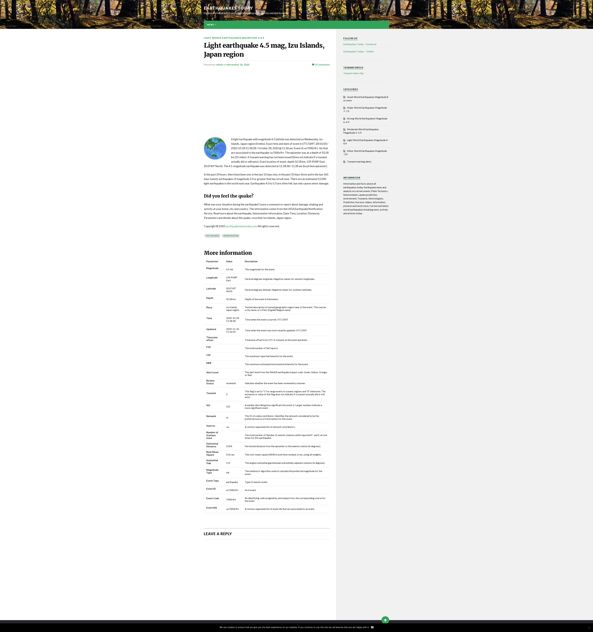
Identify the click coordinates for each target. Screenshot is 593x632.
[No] (589, 627)
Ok (372, 627)
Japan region (230, 236)
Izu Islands (212, 236)
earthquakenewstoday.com (241, 226)
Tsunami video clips (353, 73)
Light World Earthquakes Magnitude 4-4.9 (234, 38)
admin (219, 64)
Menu (210, 24)
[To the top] (385, 620)
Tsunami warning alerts (359, 161)
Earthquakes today (228, 8)
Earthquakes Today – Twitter (358, 51)
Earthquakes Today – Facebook (360, 44)
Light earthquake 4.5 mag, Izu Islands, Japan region (264, 49)
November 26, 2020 (238, 64)
